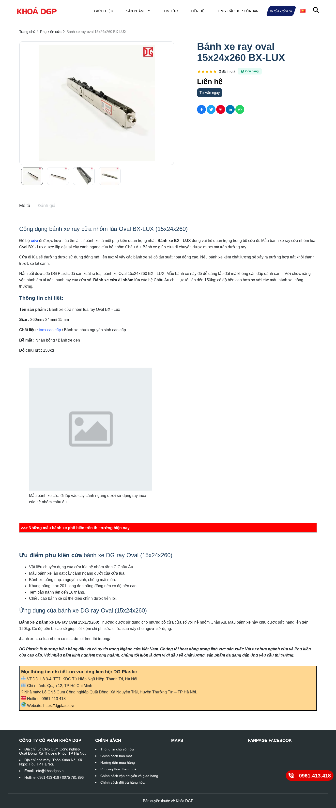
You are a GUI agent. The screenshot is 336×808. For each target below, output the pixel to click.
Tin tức (171, 11)
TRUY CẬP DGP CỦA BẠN (238, 11)
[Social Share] (201, 109)
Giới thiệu (103, 11)
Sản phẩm (135, 11)
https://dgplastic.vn (59, 705)
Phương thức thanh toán (119, 769)
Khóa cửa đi (281, 11)
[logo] (37, 11)
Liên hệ (197, 11)
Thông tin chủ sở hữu (117, 749)
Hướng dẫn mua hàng (117, 762)
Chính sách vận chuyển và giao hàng (129, 776)
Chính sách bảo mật (116, 756)
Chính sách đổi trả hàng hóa (122, 782)
